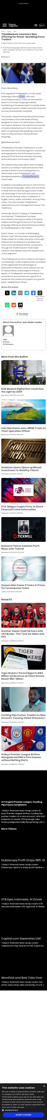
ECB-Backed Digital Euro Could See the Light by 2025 (22, 390)
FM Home (3, 31)
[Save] (20, 306)
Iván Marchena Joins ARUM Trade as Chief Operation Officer (23, 429)
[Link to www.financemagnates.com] (23, 372)
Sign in (42, 25)
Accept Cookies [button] (23, 1115)
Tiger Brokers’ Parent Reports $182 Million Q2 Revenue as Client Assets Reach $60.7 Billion (22, 675)
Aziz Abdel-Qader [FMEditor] (30, 43)
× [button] (44, 1086)
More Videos (9, 829)
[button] (23, 1110)
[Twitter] (7, 293)
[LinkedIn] (13, 293)
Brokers (15, 31)
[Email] (20, 293)
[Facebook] (33, 293)
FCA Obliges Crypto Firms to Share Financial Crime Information (22, 508)
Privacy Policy (30, 1107)
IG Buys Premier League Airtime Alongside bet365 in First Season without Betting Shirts (21, 757)
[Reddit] (13, 305)
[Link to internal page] (8, 330)
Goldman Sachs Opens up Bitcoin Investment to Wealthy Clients (21, 469)
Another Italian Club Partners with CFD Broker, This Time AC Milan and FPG (22, 633)
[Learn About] (40, 296)
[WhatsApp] (7, 305)
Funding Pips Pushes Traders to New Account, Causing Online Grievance (23, 716)
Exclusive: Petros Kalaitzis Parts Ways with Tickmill (20, 547)
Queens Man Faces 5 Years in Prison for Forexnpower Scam (23, 587)
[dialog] (23, 1101)
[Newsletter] (35, 25)
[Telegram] (27, 293)
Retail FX (9, 31)
